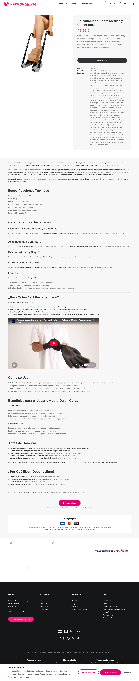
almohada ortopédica (113, 75)
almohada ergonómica (97, 75)
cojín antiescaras (106, 93)
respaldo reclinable (103, 145)
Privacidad (107, 601)
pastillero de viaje (104, 125)
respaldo (121, 135)
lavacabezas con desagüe (98, 105)
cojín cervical (117, 93)
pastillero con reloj (108, 120)
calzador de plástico (96, 88)
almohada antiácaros (104, 73)
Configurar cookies (110, 606)
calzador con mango (102, 85)
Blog (98, 4)
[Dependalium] (20, 3)
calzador (109, 83)
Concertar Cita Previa (21, 619)
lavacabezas (119, 103)
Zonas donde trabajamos (80, 609)
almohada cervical (118, 73)
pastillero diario (115, 125)
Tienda (73, 4)
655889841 (20, 611)
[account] (130, 3)
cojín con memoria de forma (105, 95)
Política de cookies (15, 677)
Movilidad (43, 604)
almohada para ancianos (98, 78)
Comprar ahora (69, 503)
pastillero (107, 112)
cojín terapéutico (95, 103)
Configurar (126, 672)
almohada (93, 73)
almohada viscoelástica (97, 83)
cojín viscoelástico (108, 103)
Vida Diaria (108, 70)
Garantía (106, 612)
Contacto (74, 606)
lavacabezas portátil (96, 112)
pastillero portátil (116, 132)
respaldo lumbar (104, 140)
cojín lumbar (103, 98)
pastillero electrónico (97, 127)
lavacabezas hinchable (97, 108)
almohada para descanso (98, 80)
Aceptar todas (110, 672)
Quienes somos (87, 4)
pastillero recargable (97, 135)
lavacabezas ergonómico (116, 105)
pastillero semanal (111, 135)
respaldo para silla (111, 142)
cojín (98, 93)
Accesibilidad (108, 615)
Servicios (61, 4)
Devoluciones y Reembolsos (114, 609)
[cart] (133, 3)
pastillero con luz (96, 120)
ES (125, 4)
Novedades (44, 609)
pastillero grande (111, 127)
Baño (42, 601)
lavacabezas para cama (113, 108)
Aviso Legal (107, 618)
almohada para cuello (114, 78)
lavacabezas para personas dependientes (104, 110)
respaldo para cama (117, 140)
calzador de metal (116, 85)
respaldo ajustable (96, 137)
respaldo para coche (97, 142)
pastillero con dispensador (111, 117)
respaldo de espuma (110, 137)
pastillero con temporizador (108, 122)
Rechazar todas (88, 672)
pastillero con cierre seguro (99, 115)
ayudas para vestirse (31, 492)
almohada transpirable (115, 80)
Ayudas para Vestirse (97, 70)
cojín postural (119, 100)
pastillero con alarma (118, 112)
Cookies (106, 604)
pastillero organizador (105, 130)
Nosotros (75, 601)
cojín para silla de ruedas (106, 100)
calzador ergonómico (111, 88)
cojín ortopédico (113, 98)
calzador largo (100, 90)
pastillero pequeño (103, 132)
